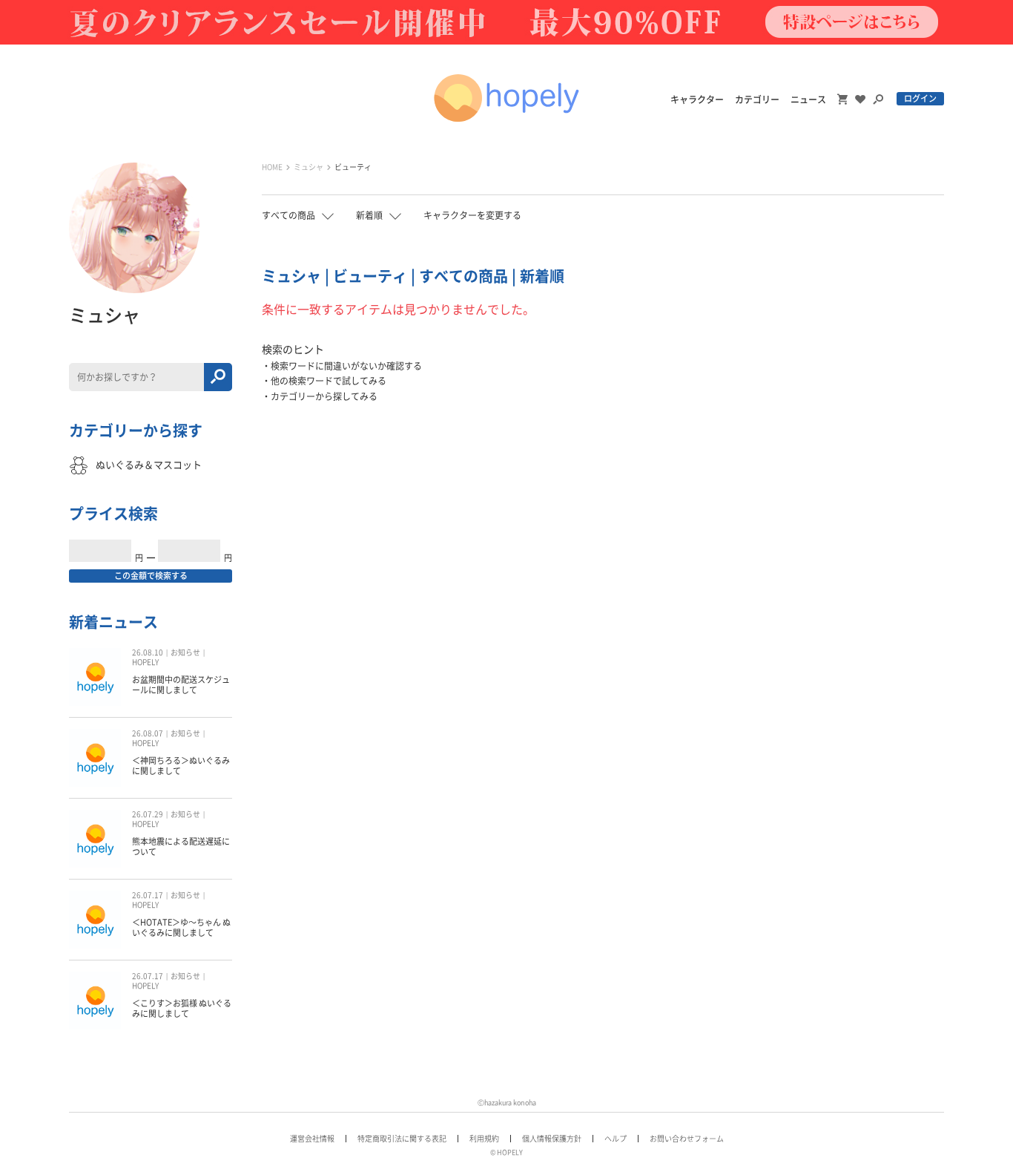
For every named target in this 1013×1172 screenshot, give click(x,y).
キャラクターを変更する (472, 215)
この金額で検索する (151, 576)
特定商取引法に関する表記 (401, 1138)
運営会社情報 (312, 1138)
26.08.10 (147, 652)
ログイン (920, 98)
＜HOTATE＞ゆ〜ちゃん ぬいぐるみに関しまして (181, 927)
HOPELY (145, 662)
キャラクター (697, 99)
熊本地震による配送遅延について (181, 846)
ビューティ (353, 167)
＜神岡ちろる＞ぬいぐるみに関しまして (181, 765)
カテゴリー (757, 99)
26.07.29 (147, 814)
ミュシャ (308, 167)
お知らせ (185, 652)
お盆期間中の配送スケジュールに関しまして (181, 684)
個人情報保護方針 (551, 1138)
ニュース (808, 99)
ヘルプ (615, 1138)
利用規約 (484, 1138)
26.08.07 (147, 733)
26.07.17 (147, 895)
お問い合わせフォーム (687, 1138)
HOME (272, 167)
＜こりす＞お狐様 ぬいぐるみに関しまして (181, 1008)
